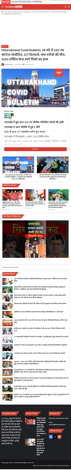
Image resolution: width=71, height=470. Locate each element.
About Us (36, 466)
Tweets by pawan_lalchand (10, 267)
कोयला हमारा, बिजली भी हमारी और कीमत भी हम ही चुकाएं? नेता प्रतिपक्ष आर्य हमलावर (40, 303)
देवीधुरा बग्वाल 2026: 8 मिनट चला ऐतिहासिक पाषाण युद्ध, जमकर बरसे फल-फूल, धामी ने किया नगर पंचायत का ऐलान (12, 205)
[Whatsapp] (9, 114)
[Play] (35, 239)
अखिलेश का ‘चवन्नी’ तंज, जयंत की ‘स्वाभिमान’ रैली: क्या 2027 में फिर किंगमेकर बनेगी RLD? (39, 329)
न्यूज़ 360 (10, 12)
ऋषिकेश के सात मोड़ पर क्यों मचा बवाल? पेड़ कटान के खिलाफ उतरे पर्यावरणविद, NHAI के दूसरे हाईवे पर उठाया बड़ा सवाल (41, 379)
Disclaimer (66, 466)
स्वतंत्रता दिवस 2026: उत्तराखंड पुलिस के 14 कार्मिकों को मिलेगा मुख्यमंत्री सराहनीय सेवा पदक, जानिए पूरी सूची (40, 387)
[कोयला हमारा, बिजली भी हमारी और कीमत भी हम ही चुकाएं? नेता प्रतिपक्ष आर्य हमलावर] (7, 306)
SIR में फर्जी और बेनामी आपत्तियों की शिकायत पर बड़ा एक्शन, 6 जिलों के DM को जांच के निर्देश (35, 204)
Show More (35, 149)
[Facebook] (5, 114)
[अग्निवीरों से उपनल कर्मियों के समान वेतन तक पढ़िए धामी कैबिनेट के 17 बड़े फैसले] (7, 314)
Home (5, 12)
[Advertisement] (35, 30)
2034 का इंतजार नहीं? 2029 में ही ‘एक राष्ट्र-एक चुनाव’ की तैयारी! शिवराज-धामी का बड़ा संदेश (40, 321)
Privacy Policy (58, 466)
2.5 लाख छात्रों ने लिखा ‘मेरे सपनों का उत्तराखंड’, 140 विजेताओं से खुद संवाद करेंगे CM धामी (41, 337)
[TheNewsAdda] (13, 7)
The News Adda (9, 65)
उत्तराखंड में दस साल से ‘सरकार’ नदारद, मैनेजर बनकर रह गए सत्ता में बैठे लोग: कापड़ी (39, 353)
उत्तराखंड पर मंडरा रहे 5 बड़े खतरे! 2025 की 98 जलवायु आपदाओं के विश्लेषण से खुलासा (40, 345)
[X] (12, 114)
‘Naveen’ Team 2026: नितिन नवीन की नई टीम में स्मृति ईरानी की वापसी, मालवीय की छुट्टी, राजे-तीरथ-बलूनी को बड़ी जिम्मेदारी (40, 362)
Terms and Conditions (46, 466)
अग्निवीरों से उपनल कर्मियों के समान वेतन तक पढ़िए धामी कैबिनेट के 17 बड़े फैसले (38, 312)
